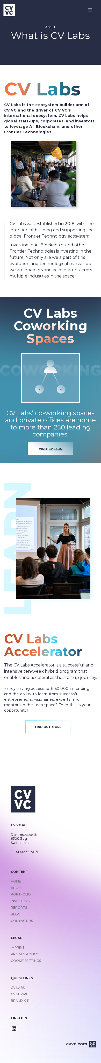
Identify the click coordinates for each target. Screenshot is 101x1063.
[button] (90, 10)
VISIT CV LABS (50, 449)
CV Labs (42, 89)
